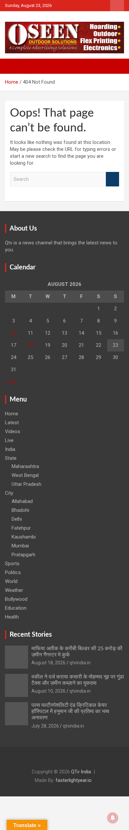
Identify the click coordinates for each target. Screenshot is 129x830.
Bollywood (16, 599)
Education (15, 608)
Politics (13, 572)
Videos (12, 431)
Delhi (17, 519)
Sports (12, 564)
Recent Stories (31, 634)
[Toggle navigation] (13, 66)
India (10, 449)
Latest (12, 423)
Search (112, 179)
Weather (14, 590)
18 (30, 345)
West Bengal (25, 475)
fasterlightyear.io (74, 780)
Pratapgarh (23, 555)
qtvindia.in (80, 662)
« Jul (10, 382)
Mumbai (20, 546)
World (11, 581)
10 (13, 333)
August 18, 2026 (48, 662)
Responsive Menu (117, 5)
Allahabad (22, 501)
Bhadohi (20, 510)
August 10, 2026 (48, 691)
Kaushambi (24, 537)
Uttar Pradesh (26, 484)
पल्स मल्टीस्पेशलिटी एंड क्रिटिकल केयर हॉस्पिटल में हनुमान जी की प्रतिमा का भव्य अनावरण (70, 711)
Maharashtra (25, 466)
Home (11, 414)
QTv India (81, 772)
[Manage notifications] (113, 818)
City (9, 493)
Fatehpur (21, 528)
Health (12, 617)
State (11, 458)
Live (9, 440)
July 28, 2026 (45, 726)
